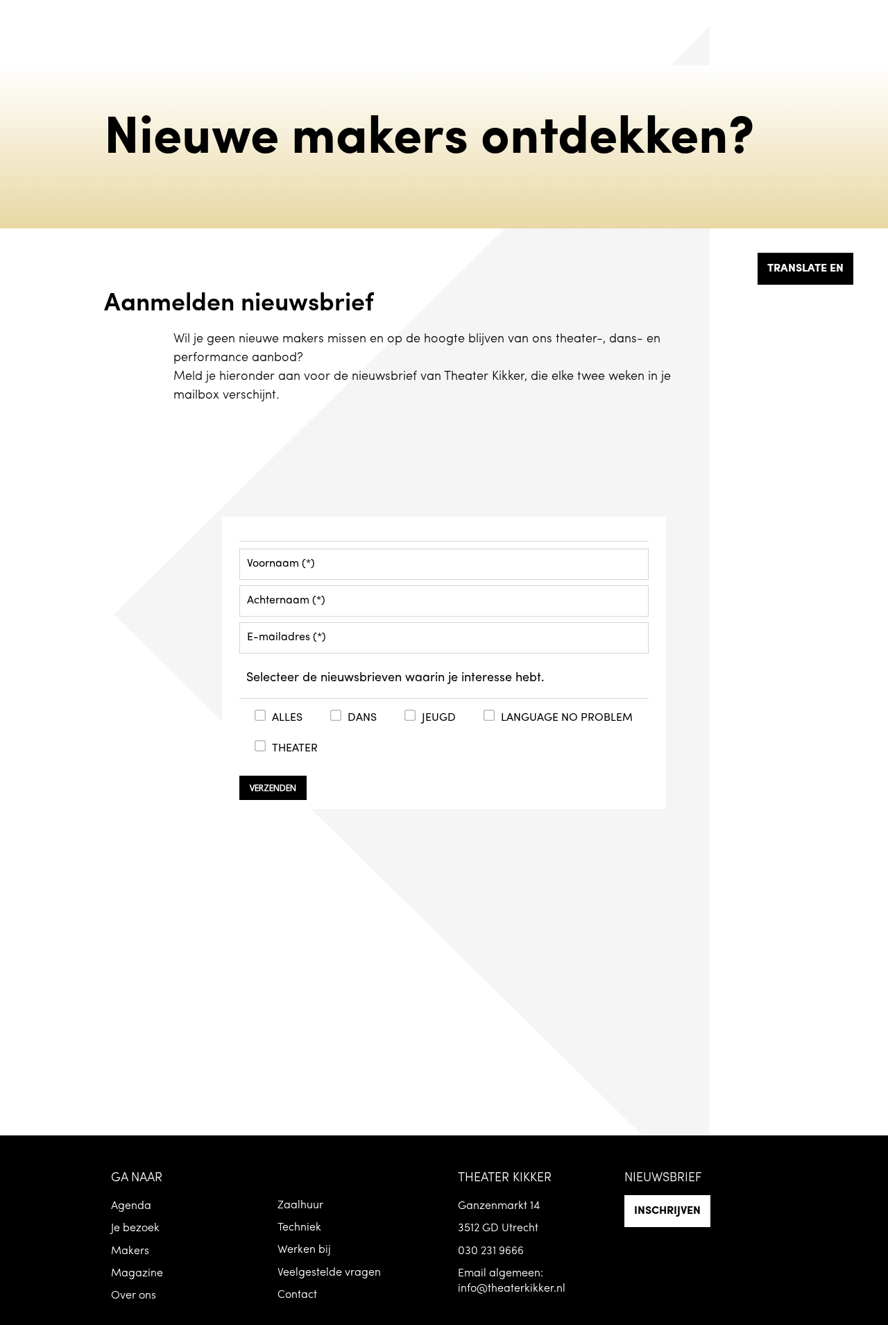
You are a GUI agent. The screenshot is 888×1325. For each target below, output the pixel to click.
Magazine (137, 1273)
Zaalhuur (300, 1205)
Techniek (299, 1227)
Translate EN (805, 268)
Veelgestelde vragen (329, 1272)
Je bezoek (135, 1228)
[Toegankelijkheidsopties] (867, 21)
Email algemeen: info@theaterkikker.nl (511, 1281)
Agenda (131, 1206)
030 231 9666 (491, 1251)
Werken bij (304, 1250)
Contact (297, 1295)
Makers (130, 1251)
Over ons (133, 1295)
